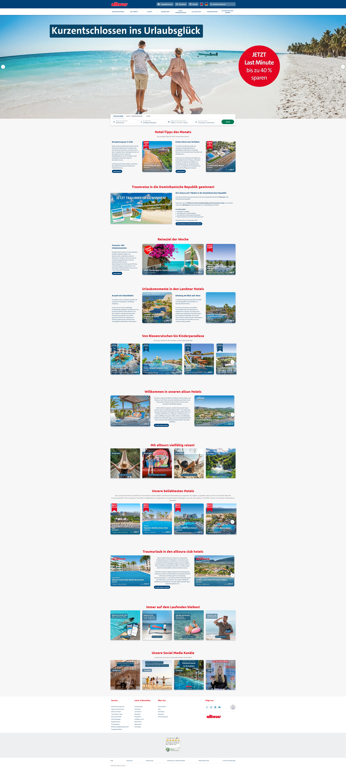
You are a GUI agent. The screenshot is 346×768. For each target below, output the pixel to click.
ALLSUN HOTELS (196, 12)
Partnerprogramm (163, 716)
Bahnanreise (138, 724)
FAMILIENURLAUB (212, 12)
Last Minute (138, 711)
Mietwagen (138, 726)
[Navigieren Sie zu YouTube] (219, 707)
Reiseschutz (138, 721)
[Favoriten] (201, 4)
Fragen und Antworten (117, 709)
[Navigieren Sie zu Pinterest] (215, 707)
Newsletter (161, 711)
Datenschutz (149, 760)
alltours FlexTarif (116, 711)
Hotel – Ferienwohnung (134, 116)
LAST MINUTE (134, 12)
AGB (111, 760)
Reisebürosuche (115, 721)
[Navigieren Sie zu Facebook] (207, 707)
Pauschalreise (118, 116)
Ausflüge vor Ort (139, 719)
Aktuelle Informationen (118, 706)
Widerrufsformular (204, 760)
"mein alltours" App (116, 714)
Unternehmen (162, 706)
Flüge (148, 116)
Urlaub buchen (139, 706)
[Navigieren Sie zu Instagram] (211, 707)
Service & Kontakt (116, 716)
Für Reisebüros (115, 724)
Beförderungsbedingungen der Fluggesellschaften (120, 728)
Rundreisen (138, 716)
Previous (3, 67)
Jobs (159, 709)
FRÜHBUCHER (165, 12)
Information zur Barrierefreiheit (176, 760)
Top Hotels (138, 709)
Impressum (129, 760)
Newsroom (161, 714)
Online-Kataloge (116, 719)
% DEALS (149, 12)
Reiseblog (137, 714)
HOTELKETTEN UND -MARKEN (228, 11)
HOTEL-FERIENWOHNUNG (180, 11)
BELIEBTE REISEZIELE (118, 12)
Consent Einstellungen (229, 760)
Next (343, 67)
